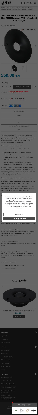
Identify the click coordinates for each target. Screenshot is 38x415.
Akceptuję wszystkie (19, 219)
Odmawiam (19, 214)
